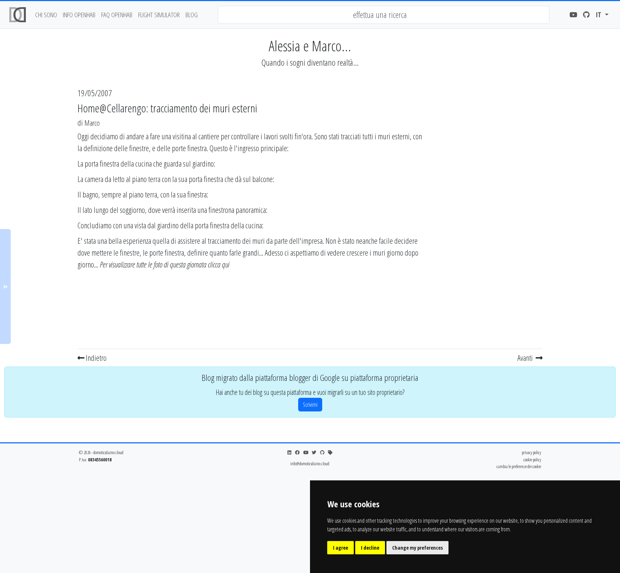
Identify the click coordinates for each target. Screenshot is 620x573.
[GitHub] (586, 15)
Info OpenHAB (79, 14)
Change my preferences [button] (417, 547)
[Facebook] (297, 452)
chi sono (46, 14)
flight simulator (159, 14)
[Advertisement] (486, 238)
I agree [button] (340, 547)
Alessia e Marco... (310, 46)
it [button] (599, 14)
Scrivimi (310, 405)
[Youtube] (573, 15)
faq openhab (116, 14)
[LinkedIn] (289, 452)
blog (191, 14)
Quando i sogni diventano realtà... (310, 62)
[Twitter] (314, 452)
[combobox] (383, 15)
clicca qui (218, 264)
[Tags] (330, 452)
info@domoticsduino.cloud (309, 463)
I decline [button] (370, 547)
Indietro (95, 357)
